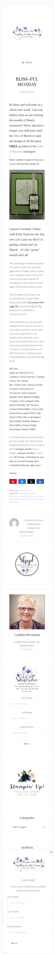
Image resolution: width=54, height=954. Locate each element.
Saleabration (14, 502)
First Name (27, 697)
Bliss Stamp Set (25, 493)
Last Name (27, 712)
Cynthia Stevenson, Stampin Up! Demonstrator (27, 33)
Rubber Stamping (36, 499)
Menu (29, 62)
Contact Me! (27, 535)
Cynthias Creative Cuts (27, 496)
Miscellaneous (24, 490)
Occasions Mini (23, 499)
